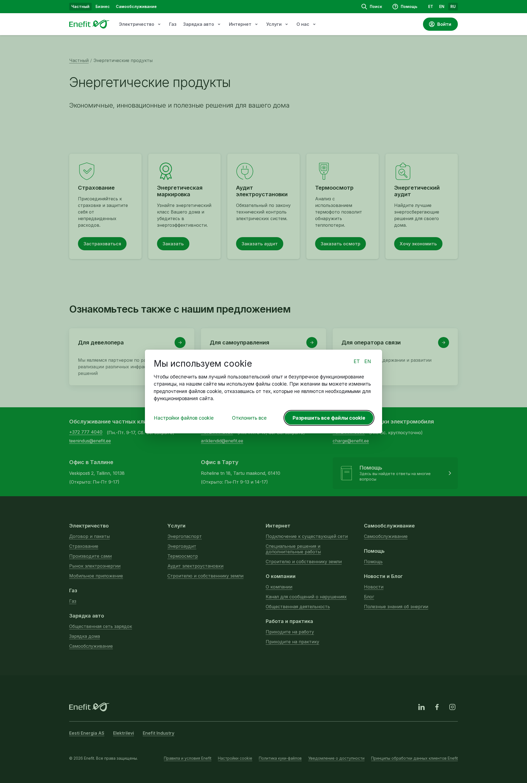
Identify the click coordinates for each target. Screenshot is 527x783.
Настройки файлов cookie (184, 418)
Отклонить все (249, 418)
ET (357, 361)
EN (367, 361)
